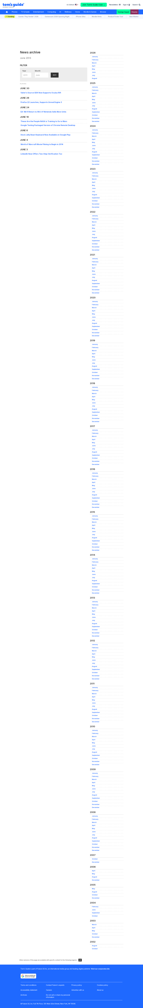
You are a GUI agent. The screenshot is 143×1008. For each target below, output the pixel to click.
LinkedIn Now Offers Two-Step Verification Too (41, 154)
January (95, 56)
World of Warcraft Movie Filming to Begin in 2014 (42, 144)
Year (24, 71)
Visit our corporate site (100, 969)
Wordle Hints (96, 17)
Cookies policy (102, 985)
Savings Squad (123, 12)
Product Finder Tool (115, 17)
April (93, 66)
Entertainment (38, 12)
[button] (136, 5)
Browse (103, 12)
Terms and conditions (28, 985)
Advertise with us (78, 990)
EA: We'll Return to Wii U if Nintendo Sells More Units (43, 112)
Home (77, 12)
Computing (51, 12)
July (93, 75)
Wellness (68, 12)
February (95, 60)
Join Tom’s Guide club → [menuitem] (93, 5)
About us (100, 990)
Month (37, 71)
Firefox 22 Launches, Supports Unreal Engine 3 (41, 102)
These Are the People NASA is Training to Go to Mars (44, 121)
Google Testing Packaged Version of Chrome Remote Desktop (48, 125)
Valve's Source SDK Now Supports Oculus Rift (41, 93)
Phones (14, 12)
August (94, 78)
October (95, 115)
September (96, 112)
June (94, 72)
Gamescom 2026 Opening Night (57, 17)
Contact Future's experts (55, 985)
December (95, 121)
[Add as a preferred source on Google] (28, 976)
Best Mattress (134, 17)
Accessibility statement (29, 990)
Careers (49, 990)
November (95, 118)
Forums (134, 12)
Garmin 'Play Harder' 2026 (28, 17)
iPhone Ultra (80, 17)
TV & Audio (25, 12)
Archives (24, 995)
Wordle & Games (89, 12)
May (93, 69)
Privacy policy (77, 985)
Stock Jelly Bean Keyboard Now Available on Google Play (45, 135)
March (94, 63)
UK (80, 960)
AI (60, 12)
